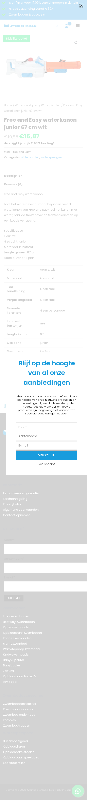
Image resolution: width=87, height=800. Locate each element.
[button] (81, 5)
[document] (43, 400)
